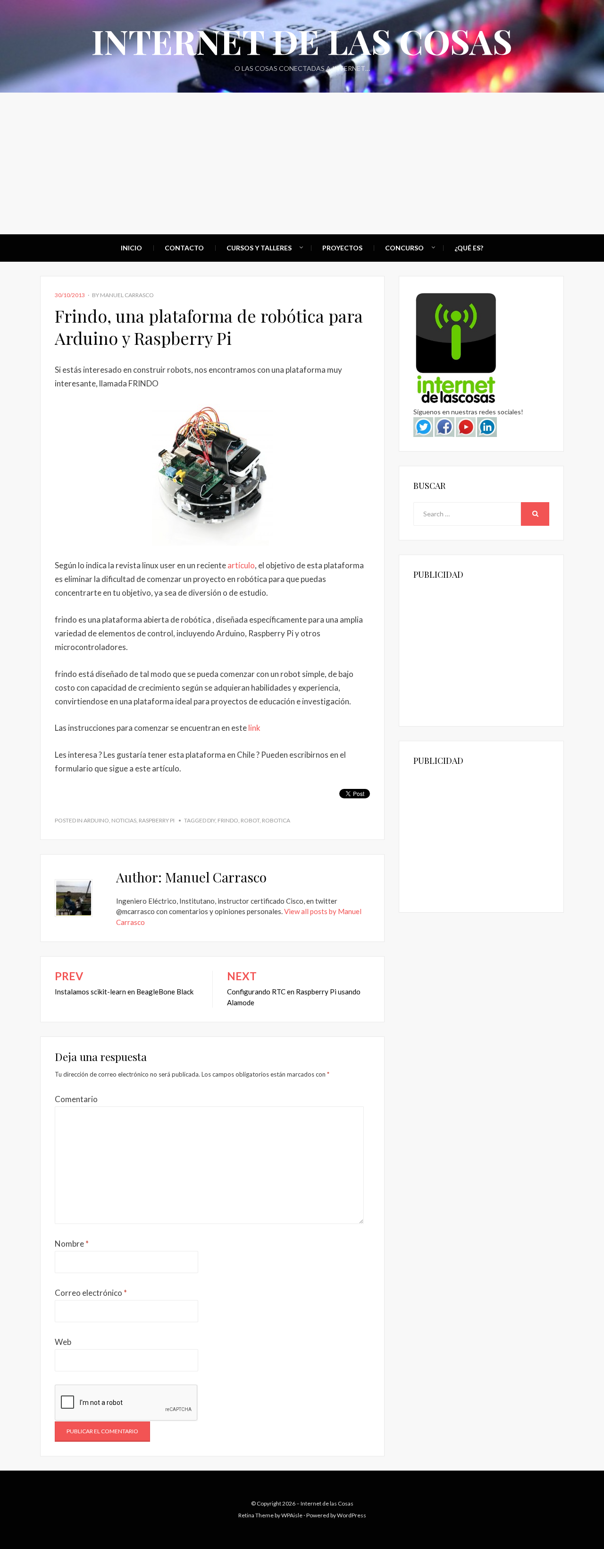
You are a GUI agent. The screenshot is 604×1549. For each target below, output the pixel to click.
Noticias (123, 820)
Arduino (96, 820)
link (254, 728)
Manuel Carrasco (127, 295)
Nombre (72, 1244)
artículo (241, 565)
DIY (211, 820)
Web (63, 1342)
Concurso (404, 248)
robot (250, 820)
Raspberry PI (157, 820)
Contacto (184, 248)
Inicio (131, 248)
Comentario (76, 1099)
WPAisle (291, 1515)
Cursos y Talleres (259, 248)
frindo (228, 820)
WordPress (351, 1515)
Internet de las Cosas (302, 40)
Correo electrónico (91, 1293)
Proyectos (342, 248)
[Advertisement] (302, 163)
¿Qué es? (468, 248)
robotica (276, 820)
